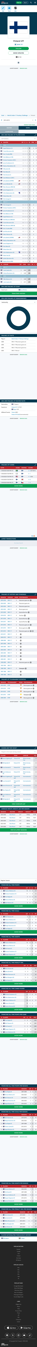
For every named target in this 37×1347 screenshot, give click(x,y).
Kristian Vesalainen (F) (10, 894)
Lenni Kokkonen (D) (7, 772)
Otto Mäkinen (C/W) (8, 157)
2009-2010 (3, 637)
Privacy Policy (18, 1311)
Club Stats (9, 131)
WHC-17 (19, 44)
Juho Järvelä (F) (9, 971)
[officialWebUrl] (18, 62)
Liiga (15, 409)
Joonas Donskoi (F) (9, 1003)
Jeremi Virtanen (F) (7, 785)
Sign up (19, 2)
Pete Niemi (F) (6, 172)
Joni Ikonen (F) (8, 980)
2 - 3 (29, 470)
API (18, 1315)
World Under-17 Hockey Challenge (17, 115)
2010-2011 (3, 634)
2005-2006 (3, 646)
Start (2, 115)
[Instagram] (18, 1335)
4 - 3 (29, 476)
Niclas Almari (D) (7, 196)
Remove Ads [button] (23, 68)
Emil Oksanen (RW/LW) (9, 219)
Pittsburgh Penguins (18, 1294)
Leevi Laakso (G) (7, 270)
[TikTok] (30, 1335)
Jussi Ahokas (24, 290)
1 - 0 (29, 482)
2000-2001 (3, 659)
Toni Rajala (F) (8, 896)
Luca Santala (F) (7, 767)
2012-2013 (3, 631)
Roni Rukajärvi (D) (9, 977)
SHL (18, 1272)
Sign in (25, 2)
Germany (18, 1258)
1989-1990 (3, 668)
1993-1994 (3, 665)
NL (18, 1278)
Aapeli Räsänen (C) (8, 148)
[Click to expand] (35, 135)
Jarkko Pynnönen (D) (8, 258)
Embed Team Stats (29, 125)
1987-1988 (3, 671)
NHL (18, 1267)
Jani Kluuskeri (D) (7, 231)
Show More (18, 486)
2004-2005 (3, 650)
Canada (18, 1251)
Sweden (18, 1249)
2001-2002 (3, 656)
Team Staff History (18, 293)
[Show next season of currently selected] (35, 120)
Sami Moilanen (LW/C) (8, 177)
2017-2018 (3, 618)
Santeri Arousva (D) (10, 1006)
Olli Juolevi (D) (6, 169)
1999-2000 (3, 662)
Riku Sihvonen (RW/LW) (9, 187)
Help (18, 1308)
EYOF (4, 145)
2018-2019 (3, 615)
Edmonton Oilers (19, 1290)
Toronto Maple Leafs (18, 1297)
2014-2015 (3, 628)
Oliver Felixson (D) (7, 234)
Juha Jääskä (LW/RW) (8, 181)
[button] (18, 48)
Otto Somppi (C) (7, 199)
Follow (18, 48)
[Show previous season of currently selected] (1, 120)
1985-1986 (3, 674)
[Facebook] (7, 1335)
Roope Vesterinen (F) (10, 925)
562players (6, 1238)
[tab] (9, 128)
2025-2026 (3, 600)
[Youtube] (24, 1335)
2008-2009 (3, 640)
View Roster (12, 814)
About (18, 1306)
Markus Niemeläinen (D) (9, 166)
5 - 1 (29, 473)
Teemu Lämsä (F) (9, 1126)
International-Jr (27, 776)
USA (19, 1253)
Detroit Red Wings (18, 1288)
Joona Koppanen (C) (8, 190)
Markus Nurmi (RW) (8, 261)
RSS (18, 1317)
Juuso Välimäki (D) (7, 184)
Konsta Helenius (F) (10, 899)
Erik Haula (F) (8, 948)
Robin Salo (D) (6, 255)
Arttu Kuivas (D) (9, 968)
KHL (18, 1270)
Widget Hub (18, 1304)
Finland (13, 412)
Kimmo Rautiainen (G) (8, 273)
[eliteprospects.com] (4, 2)
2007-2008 (3, 643)
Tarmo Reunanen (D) (8, 151)
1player (23, 1238)
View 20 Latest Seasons (18, 830)
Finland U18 (17, 758)
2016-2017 (3, 621)
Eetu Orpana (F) (6, 790)
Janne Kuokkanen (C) (8, 163)
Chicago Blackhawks (18, 1286)
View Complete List (18, 804)
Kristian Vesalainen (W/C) (9, 160)
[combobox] (1, 752)
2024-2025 (3, 603)
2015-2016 (3, 624)
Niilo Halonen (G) (7, 279)
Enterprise (18, 1319)
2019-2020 (3, 612)
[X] (13, 1335)
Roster (9, 128)
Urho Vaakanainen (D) (8, 193)
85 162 (19, 57)
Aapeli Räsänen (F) (9, 1103)
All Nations (18, 1260)
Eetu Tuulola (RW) (7, 154)
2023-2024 (3, 606)
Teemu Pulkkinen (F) (10, 891)
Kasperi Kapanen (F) (10, 954)
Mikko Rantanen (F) (10, 974)
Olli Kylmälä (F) (6, 763)
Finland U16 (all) (16, 414)
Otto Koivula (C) (7, 175)
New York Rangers (18, 1292)
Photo (18, 1313)
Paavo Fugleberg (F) (7, 758)
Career (18, 1321)
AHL (18, 1274)
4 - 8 (29, 479)
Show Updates (18, 53)
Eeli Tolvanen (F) (9, 902)
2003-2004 (3, 653)
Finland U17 (14, 407)
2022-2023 (3, 609)
